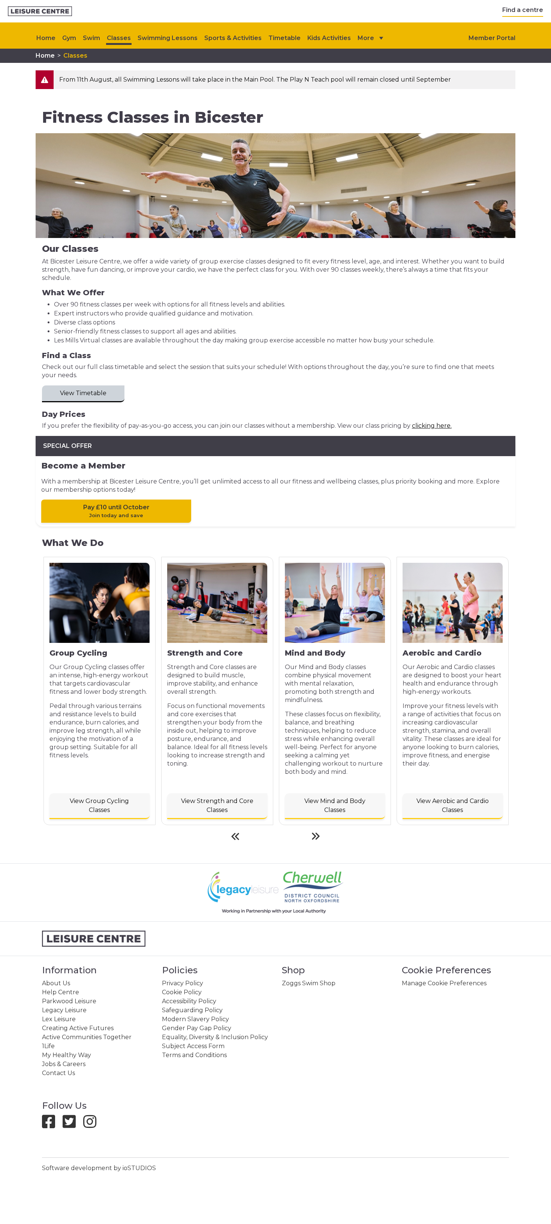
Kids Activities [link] (329, 38)
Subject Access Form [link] (193, 1046)
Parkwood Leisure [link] (69, 1001)
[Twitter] (72, 1125)
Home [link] (45, 55)
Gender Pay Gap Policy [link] (196, 1028)
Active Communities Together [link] (87, 1037)
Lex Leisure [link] (59, 1019)
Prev (235, 836)
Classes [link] (119, 38)
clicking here (431, 425)
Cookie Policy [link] (182, 992)
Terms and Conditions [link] (194, 1055)
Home (45, 38)
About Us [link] (56, 983)
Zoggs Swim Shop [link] (308, 983)
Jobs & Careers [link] (63, 1064)
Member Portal (492, 38)
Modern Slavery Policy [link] (195, 1019)
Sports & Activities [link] (233, 38)
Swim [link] (91, 38)
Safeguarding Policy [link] (192, 1010)
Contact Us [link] (58, 1073)
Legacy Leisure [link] (64, 1010)
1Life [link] (48, 1046)
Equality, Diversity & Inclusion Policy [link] (215, 1037)
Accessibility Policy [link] (189, 1001)
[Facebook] (51, 1125)
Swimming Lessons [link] (168, 38)
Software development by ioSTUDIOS (99, 1168)
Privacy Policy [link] (182, 983)
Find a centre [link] (522, 9)
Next (316, 836)
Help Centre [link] (60, 992)
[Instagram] (92, 1125)
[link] (40, 11)
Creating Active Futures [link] (78, 1028)
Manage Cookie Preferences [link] (444, 983)
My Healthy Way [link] (66, 1055)
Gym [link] (69, 38)
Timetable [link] (284, 38)
